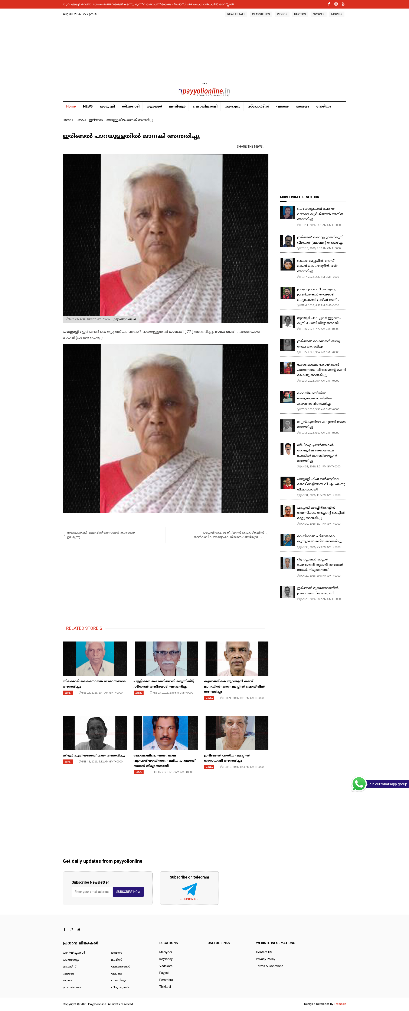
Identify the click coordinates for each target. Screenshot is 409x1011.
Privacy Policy (265, 959)
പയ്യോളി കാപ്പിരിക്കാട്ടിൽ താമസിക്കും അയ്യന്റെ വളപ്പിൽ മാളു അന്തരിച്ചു (321, 513)
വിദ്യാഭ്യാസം (120, 988)
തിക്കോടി (131, 107)
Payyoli (164, 973)
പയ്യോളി (107, 107)
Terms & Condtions (269, 966)
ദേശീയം (323, 107)
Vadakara (166, 966)
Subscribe (189, 899)
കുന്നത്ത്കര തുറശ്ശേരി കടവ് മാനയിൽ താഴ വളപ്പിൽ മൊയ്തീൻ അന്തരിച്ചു (234, 686)
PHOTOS (300, 14)
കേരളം (302, 107)
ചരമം (80, 120)
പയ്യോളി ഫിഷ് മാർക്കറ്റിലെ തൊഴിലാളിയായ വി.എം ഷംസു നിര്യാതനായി (321, 484)
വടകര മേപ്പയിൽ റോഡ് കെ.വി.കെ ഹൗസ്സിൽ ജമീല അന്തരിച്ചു (318, 266)
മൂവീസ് (116, 960)
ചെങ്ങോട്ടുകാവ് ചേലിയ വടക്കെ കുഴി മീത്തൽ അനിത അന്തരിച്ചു (320, 214)
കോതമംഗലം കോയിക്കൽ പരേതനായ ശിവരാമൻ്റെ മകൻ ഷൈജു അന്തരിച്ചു (321, 370)
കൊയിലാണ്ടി (205, 107)
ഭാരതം (116, 953)
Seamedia (340, 1003)
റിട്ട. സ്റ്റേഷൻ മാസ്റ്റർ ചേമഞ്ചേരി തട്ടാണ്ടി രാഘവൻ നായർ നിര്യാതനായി (320, 565)
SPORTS (318, 14)
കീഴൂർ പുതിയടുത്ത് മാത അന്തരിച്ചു (94, 756)
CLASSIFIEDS (261, 14)
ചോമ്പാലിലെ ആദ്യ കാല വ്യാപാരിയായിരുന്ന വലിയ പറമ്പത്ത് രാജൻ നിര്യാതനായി (165, 761)
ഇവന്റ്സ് (69, 967)
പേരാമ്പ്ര (233, 107)
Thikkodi (165, 987)
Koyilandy (166, 959)
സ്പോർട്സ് (258, 107)
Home (71, 106)
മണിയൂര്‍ (177, 107)
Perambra (166, 980)
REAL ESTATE (236, 14)
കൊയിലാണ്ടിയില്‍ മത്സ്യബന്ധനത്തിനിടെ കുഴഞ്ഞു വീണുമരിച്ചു (314, 398)
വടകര (282, 107)
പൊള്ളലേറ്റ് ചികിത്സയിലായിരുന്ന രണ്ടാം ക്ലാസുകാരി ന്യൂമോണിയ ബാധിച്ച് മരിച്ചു (126, 4)
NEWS (88, 106)
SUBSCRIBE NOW (128, 892)
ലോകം (116, 974)
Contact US (264, 952)
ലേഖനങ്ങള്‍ (120, 967)
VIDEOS (282, 14)
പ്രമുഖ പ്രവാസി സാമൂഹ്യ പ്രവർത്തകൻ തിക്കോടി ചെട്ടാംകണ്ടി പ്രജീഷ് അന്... (318, 295)
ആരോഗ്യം (71, 960)
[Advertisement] (204, 51)
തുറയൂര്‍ (154, 107)
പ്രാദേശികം (72, 988)
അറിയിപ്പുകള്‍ (74, 953)
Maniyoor (165, 952)
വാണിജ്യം (118, 981)
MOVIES (336, 14)
